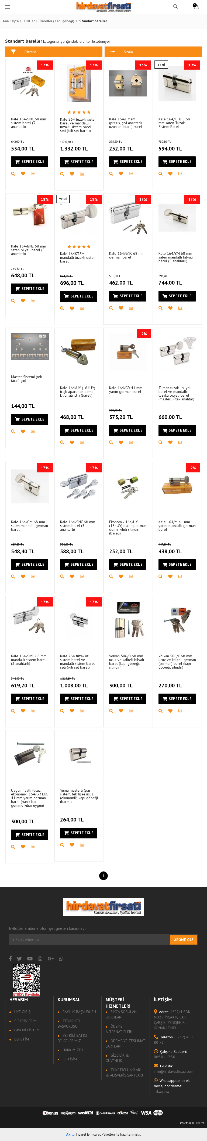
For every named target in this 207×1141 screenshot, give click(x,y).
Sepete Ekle (33, 161)
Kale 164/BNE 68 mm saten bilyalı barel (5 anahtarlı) (28, 250)
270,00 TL (170, 685)
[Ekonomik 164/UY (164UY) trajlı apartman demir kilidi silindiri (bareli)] (128, 486)
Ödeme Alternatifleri (119, 1029)
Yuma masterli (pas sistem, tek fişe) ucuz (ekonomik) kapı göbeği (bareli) (79, 796)
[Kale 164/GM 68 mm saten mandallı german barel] (30, 486)
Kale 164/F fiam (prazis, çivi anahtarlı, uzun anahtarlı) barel (125, 123)
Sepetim (21, 1039)
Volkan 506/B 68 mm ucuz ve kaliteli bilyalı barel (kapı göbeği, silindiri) (126, 662)
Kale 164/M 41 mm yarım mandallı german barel (177, 525)
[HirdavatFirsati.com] (103, 6)
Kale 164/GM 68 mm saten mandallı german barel (29, 525)
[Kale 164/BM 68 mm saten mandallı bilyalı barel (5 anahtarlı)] (177, 217)
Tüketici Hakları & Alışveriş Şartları (124, 1072)
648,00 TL (23, 273)
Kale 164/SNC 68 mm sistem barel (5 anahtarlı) (77, 525)
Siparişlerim (25, 1020)
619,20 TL (23, 683)
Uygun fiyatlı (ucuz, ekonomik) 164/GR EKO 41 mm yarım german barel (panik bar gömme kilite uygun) (30, 798)
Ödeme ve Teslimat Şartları (125, 1043)
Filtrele (30, 51)
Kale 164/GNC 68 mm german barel (126, 255)
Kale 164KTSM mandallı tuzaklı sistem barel (78, 257)
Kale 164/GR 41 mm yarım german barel (125, 389)
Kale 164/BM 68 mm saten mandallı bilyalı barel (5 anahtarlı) (175, 257)
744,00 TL (170, 280)
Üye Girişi (22, 1011)
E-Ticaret (181, 1123)
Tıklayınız (171, 1086)
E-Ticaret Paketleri (101, 1134)
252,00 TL (121, 146)
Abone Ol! (183, 939)
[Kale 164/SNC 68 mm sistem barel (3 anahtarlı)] (30, 83)
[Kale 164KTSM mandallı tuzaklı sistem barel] (79, 217)
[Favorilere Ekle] (26, 174)
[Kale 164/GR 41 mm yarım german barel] (128, 352)
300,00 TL (121, 685)
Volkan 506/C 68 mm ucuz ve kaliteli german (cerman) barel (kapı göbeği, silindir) (177, 662)
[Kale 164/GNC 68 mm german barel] (128, 217)
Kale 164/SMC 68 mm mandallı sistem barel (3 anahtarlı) (29, 660)
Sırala (128, 51)
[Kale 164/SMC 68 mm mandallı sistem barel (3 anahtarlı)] (30, 620)
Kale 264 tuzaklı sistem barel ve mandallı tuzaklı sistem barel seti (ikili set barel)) (79, 125)
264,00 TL (72, 819)
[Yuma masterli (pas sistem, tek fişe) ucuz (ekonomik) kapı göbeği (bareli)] (79, 754)
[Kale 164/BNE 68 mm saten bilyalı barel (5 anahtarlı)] (30, 214)
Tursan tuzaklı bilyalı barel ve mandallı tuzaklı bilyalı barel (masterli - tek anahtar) (176, 393)
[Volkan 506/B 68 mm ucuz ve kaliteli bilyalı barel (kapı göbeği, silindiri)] (128, 620)
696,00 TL (72, 280)
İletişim (69, 1059)
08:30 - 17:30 (170, 1054)
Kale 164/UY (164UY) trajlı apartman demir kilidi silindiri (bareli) (77, 391)
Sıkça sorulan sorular (121, 1014)
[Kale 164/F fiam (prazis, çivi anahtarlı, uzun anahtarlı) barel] (128, 83)
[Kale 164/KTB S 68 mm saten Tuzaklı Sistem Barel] (177, 83)
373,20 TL (121, 414)
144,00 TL (23, 406)
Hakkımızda (72, 1049)
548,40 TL (23, 549)
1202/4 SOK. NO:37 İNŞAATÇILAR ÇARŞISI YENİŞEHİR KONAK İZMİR (172, 1019)
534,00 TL (23, 146)
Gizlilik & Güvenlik (117, 1058)
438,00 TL (170, 549)
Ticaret (76, 1134)
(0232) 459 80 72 (173, 1040)
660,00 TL (170, 417)
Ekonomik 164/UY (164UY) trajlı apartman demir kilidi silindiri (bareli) (128, 527)
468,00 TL (72, 417)
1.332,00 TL (74, 146)
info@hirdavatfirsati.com (173, 1069)
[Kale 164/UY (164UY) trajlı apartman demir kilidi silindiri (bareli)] (79, 352)
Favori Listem (26, 1030)
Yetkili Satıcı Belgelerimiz (72, 1038)
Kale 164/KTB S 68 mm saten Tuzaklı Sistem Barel (174, 123)
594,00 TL (170, 146)
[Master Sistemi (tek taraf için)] (30, 346)
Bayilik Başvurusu (78, 1011)
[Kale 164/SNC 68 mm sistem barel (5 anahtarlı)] (79, 486)
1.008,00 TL (74, 683)
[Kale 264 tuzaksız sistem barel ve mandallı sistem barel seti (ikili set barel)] (79, 620)
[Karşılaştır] (36, 174)
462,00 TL (121, 280)
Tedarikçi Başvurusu (69, 1023)
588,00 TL (72, 549)
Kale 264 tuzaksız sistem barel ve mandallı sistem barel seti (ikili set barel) (77, 662)
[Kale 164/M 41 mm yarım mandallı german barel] (177, 486)
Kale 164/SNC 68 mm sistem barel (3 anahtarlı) (28, 123)
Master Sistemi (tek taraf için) (26, 378)
